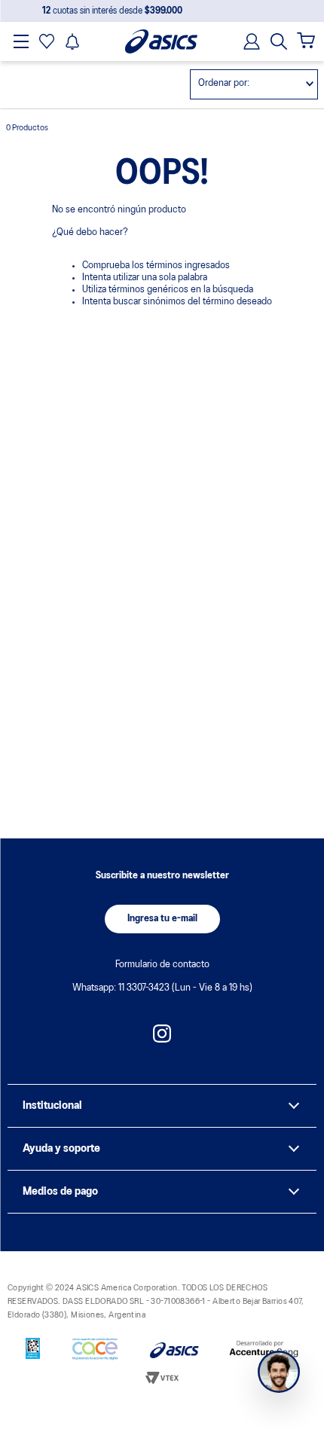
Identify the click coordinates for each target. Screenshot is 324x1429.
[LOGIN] (247, 41)
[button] (279, 41)
